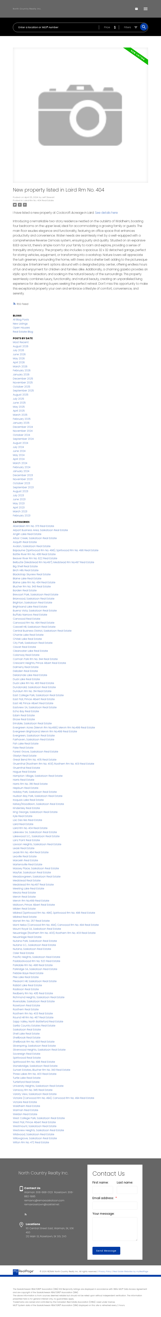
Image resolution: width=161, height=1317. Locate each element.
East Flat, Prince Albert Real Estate (34, 699)
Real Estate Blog (23, 331)
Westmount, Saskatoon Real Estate (34, 1126)
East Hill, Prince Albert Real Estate (33, 703)
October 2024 (21, 435)
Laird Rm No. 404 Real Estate (39, 200)
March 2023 (20, 511)
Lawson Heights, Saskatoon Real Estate (37, 844)
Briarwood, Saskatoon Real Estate (33, 598)
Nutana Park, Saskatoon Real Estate (35, 941)
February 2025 (22, 419)
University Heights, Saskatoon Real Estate (38, 1086)
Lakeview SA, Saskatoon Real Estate (35, 832)
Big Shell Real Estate (25, 566)
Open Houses (21, 327)
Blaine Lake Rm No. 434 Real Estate (34, 582)
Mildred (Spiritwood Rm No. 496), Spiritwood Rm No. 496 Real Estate (54, 913)
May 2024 (19, 455)
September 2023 (23, 487)
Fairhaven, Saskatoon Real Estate (33, 739)
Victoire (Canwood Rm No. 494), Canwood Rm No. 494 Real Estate (53, 1098)
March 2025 (20, 415)
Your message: (103, 1214)
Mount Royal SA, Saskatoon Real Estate (37, 929)
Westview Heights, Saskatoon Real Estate (38, 1130)
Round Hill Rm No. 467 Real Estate (33, 1017)
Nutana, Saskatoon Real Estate (32, 949)
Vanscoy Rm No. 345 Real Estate (33, 1090)
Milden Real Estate (24, 908)
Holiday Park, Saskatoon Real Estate (35, 792)
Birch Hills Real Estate (26, 570)
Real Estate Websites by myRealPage (130, 1271)
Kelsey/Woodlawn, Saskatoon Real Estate (38, 804)
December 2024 (23, 427)
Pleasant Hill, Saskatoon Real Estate (35, 981)
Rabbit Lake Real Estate (27, 985)
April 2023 (19, 507)
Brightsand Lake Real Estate (30, 606)
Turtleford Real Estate (26, 1082)
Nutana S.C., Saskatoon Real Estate (34, 945)
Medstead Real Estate (27, 880)
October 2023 (21, 483)
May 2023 (19, 503)
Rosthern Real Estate (26, 1009)
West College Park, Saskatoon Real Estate (39, 1118)
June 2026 (19, 354)
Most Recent (21, 342)
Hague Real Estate (24, 772)
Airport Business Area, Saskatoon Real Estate (40, 530)
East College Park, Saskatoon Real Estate (38, 695)
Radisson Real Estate (26, 989)
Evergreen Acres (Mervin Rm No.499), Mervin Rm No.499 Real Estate (54, 727)
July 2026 (18, 350)
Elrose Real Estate (24, 719)
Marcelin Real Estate (25, 860)
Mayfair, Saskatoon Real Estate (32, 872)
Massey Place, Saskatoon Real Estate (36, 868)
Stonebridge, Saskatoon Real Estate (35, 1066)
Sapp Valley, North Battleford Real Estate (38, 1021)
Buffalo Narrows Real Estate (30, 614)
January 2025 (21, 423)
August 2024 (20, 443)
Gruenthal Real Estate (26, 768)
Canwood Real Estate (26, 619)
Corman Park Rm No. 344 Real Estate (35, 659)
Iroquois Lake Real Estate (28, 800)
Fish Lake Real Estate (26, 743)
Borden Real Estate (25, 590)
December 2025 (23, 378)
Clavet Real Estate (24, 647)
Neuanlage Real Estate (27, 937)
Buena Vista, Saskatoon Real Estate (35, 610)
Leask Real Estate (23, 848)
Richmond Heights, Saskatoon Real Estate (38, 997)
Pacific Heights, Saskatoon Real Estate (36, 957)
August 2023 (20, 491)
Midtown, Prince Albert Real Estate (34, 905)
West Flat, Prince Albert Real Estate (34, 1122)
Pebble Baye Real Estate (28, 973)
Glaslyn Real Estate (24, 755)
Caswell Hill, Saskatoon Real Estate (34, 627)
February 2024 (21, 467)
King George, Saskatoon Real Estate (35, 812)
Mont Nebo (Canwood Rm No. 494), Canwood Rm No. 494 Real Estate (56, 925)
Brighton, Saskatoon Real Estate (32, 602)
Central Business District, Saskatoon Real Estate (42, 631)
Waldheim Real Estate (26, 1106)
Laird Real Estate (23, 824)
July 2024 (18, 447)
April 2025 (19, 411)
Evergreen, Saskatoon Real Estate (34, 735)
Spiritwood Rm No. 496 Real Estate (34, 1062)
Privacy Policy (105, 1271)
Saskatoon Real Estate (27, 1029)
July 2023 (18, 495)
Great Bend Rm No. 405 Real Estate (34, 759)
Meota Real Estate (24, 892)
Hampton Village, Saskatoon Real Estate (38, 776)
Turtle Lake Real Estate (27, 1078)
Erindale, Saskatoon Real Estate (32, 723)
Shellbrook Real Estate (26, 1037)
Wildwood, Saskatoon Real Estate (33, 1134)
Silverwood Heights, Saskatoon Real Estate (39, 1049)
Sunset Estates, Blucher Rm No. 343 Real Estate (41, 1070)
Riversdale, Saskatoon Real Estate (34, 1001)
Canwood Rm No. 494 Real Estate (33, 623)
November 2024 (23, 431)
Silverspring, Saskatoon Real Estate (34, 1046)
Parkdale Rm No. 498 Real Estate (33, 965)
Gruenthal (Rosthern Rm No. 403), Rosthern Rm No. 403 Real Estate (53, 764)
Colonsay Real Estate (26, 655)
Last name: (125, 1182)
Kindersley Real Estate (26, 808)
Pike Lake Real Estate (26, 977)
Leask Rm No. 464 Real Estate (31, 852)
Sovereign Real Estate (26, 1054)
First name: (100, 1182)
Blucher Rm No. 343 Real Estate (32, 586)
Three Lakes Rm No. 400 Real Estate (34, 1074)
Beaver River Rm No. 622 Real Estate (35, 558)
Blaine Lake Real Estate (27, 578)
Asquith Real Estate (25, 542)
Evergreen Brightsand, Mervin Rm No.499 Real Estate (45, 731)
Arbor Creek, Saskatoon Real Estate (35, 538)
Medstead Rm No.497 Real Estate (33, 884)
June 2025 (19, 402)
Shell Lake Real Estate (26, 1033)
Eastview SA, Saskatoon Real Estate (35, 707)
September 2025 (23, 390)
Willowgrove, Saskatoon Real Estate (35, 1138)
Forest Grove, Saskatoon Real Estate (35, 751)
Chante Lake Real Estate (28, 635)
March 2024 (20, 463)
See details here (106, 213)
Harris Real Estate (23, 780)
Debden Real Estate (25, 671)
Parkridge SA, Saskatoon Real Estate (35, 969)
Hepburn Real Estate (25, 788)
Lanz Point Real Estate (26, 840)
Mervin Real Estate (24, 897)
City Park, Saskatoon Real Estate (33, 643)
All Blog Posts (21, 319)
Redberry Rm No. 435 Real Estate (33, 993)
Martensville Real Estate (27, 864)
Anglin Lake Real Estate (27, 534)
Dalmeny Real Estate (26, 667)
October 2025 (21, 386)
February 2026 (22, 370)
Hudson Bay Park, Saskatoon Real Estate (37, 796)
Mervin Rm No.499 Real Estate (31, 900)
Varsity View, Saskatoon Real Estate (35, 1094)
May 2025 (19, 407)
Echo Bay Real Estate (26, 711)
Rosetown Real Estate (26, 1005)
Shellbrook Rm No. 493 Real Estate (34, 1041)
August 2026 (20, 346)
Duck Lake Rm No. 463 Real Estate (33, 683)
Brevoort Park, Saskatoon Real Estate (35, 594)
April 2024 (19, 459)
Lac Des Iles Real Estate (27, 820)
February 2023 (21, 515)
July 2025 (18, 399)
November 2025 (23, 382)
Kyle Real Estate (22, 816)
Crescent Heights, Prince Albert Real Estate (39, 663)
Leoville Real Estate (25, 856)
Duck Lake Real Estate (26, 679)
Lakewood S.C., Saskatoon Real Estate (36, 836)
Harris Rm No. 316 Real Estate (30, 784)
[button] (25, 1214)
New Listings (20, 323)
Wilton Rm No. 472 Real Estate (31, 1142)
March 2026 (20, 366)
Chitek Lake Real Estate (27, 639)
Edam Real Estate (24, 715)
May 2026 (19, 358)
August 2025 (20, 394)
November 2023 (23, 479)
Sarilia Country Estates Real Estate (34, 1025)
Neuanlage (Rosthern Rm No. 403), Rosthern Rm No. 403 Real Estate (54, 933)
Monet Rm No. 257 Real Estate (31, 921)
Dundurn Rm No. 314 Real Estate (32, 691)
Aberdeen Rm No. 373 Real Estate (33, 526)
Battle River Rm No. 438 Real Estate (34, 554)
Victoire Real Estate (25, 1102)
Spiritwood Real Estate (27, 1058)
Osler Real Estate (23, 953)
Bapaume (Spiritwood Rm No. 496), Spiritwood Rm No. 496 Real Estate (55, 550)
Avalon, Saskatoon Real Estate (31, 546)
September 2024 (23, 439)
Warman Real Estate (25, 1110)
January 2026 (21, 374)
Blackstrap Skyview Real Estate (32, 574)
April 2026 (19, 362)
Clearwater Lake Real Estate (30, 651)
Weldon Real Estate (25, 1114)
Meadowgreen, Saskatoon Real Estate (37, 876)
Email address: (103, 1198)
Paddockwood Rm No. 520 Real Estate (36, 961)
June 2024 (19, 451)
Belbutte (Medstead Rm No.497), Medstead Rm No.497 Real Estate (53, 562)
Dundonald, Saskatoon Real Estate (34, 687)
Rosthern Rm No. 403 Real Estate (33, 1013)
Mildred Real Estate (25, 917)
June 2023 (19, 499)
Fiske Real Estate (23, 747)
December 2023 (23, 475)
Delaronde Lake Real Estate (30, 675)
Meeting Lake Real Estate (28, 888)
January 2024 (21, 471)
